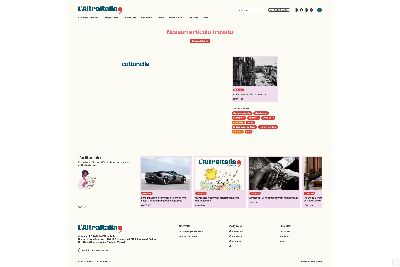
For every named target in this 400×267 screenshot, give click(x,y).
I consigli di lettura (268, 127)
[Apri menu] (319, 10)
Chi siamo (237, 131)
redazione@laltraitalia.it (191, 231)
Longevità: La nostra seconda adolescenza (219, 197)
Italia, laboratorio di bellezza (249, 94)
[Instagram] (296, 10)
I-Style (161, 17)
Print (205, 17)
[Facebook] (301, 10)
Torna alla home (200, 41)
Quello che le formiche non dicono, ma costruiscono (163, 199)
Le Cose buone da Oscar (244, 127)
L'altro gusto (130, 17)
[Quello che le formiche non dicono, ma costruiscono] (165, 173)
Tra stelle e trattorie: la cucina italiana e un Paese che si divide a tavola (272, 199)
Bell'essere (146, 17)
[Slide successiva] (85, 206)
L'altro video (175, 17)
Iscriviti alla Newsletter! (279, 10)
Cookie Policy (104, 261)
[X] (311, 10)
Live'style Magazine (88, 17)
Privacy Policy (85, 261)
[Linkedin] (306, 10)
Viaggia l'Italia (111, 17)
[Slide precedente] (80, 206)
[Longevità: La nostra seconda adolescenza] (219, 173)
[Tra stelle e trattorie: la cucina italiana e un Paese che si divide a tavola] (274, 173)
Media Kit (284, 236)
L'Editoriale (192, 17)
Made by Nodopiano (311, 261)
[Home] (100, 10)
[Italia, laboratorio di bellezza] (255, 71)
